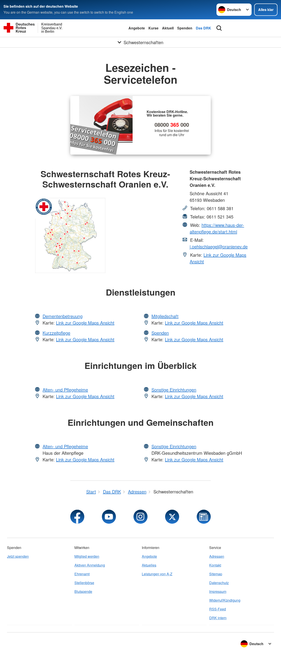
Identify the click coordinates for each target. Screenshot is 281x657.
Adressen (216, 556)
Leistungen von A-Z (157, 573)
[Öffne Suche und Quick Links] (219, 28)
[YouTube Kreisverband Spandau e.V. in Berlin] (109, 517)
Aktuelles (149, 565)
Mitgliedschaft (164, 316)
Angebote (136, 28)
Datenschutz (219, 582)
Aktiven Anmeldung (89, 565)
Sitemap (215, 573)
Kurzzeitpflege (56, 333)
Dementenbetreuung (63, 316)
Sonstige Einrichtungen (173, 389)
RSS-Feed (217, 609)
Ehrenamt (82, 573)
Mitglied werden (86, 556)
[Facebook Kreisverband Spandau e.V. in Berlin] (77, 517)
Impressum (217, 591)
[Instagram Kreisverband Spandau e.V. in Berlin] (140, 517)
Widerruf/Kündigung (224, 600)
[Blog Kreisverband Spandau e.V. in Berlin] (204, 517)
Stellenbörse (84, 582)
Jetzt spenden (18, 556)
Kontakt (215, 565)
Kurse (153, 28)
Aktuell (168, 28)
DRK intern (218, 617)
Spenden (184, 28)
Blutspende (83, 591)
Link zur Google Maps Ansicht (85, 322)
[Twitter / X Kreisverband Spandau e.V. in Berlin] (172, 517)
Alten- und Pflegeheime (65, 389)
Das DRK (203, 28)
